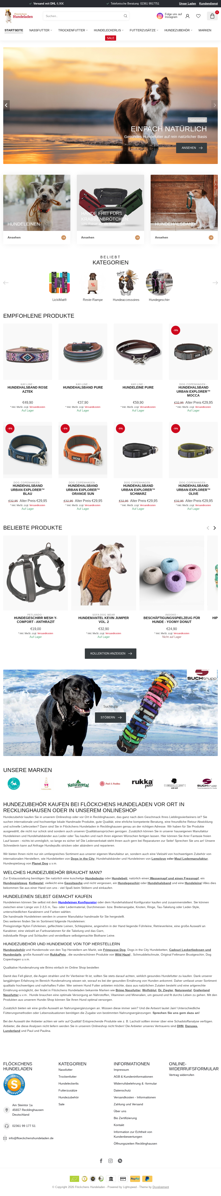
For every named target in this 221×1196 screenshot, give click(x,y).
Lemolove (159, 858)
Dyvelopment (161, 1187)
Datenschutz (122, 1090)
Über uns (120, 1111)
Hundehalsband (159, 883)
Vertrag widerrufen (181, 1075)
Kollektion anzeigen (107, 653)
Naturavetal (183, 990)
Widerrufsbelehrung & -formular (135, 1083)
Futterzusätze (143, 30)
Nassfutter (39, 30)
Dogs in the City (83, 858)
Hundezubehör (177, 30)
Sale (61, 1104)
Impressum (121, 1069)
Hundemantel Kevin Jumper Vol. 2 (103, 620)
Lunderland (11, 1030)
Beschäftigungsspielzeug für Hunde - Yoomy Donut (172, 620)
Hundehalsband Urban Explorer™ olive (193, 490)
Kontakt (119, 1125)
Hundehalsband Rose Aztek (28, 389)
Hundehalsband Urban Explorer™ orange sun (83, 490)
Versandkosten (37, 407)
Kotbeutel (36, 883)
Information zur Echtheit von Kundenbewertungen (133, 1134)
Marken (205, 30)
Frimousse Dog (114, 949)
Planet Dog (40, 863)
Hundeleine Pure (138, 387)
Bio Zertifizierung (125, 1118)
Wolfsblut (149, 990)
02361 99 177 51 (24, 1126)
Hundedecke (94, 878)
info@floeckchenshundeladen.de (31, 1138)
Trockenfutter (71, 30)
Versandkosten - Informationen (135, 1097)
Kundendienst (208, 3)
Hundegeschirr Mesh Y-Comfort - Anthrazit (35, 620)
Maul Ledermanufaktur (191, 858)
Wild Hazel (122, 954)
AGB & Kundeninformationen (133, 1076)
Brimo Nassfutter (128, 990)
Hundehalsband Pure (83, 387)
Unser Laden (187, 3)
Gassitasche (73, 883)
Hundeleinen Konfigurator (77, 902)
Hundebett (119, 878)
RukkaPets (58, 954)
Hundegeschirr (129, 883)
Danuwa (191, 1026)
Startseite (14, 30)
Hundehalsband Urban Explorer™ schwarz (138, 490)
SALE (110, 38)
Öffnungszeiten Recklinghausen (135, 1143)
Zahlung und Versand (128, 1104)
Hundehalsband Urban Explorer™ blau (28, 490)
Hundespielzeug (15, 883)
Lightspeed (130, 1187)
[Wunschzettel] (198, 16)
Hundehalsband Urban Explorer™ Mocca (193, 391)
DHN (180, 1026)
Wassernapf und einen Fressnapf (174, 878)
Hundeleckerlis (107, 30)
